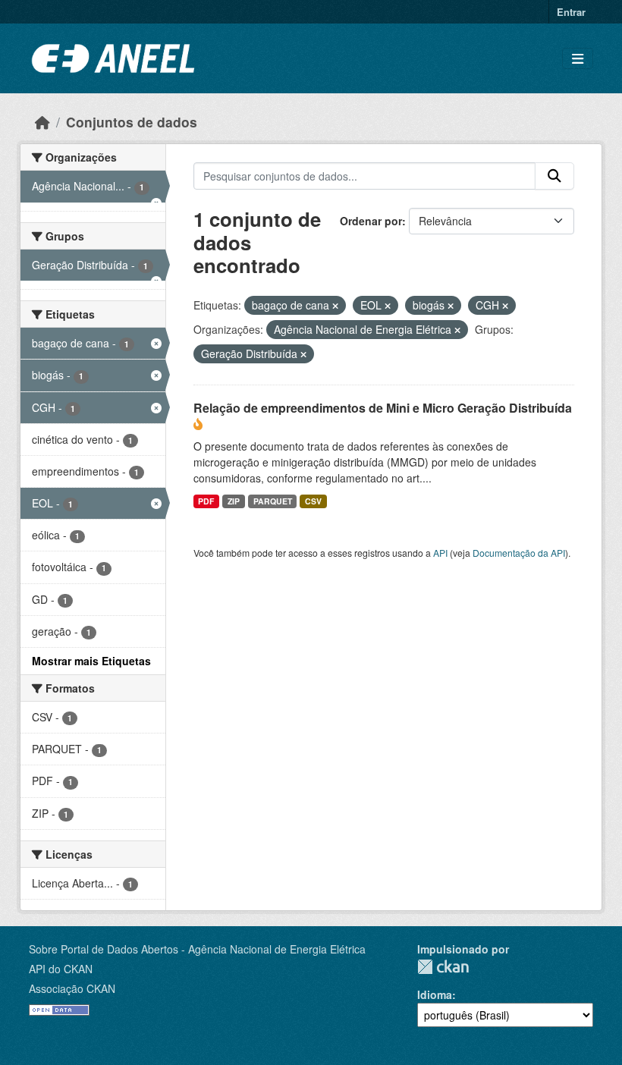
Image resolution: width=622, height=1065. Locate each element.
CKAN (443, 967)
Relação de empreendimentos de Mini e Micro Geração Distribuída (382, 407)
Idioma (434, 994)
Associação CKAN (72, 988)
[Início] (42, 121)
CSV (313, 501)
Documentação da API (519, 552)
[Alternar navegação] (577, 59)
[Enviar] (554, 176)
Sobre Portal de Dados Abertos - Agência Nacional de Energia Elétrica (197, 949)
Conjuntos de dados (131, 121)
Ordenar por (371, 220)
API (440, 552)
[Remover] (335, 306)
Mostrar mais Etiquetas (91, 660)
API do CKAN (61, 968)
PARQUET (272, 501)
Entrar (571, 12)
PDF (206, 501)
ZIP (234, 501)
